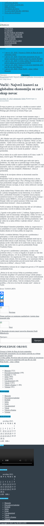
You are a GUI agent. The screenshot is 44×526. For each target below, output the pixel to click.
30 (1, 438)
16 (1, 433)
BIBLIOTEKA (10, 7)
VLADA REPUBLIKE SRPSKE (17, 11)
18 (6, 433)
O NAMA (8, 45)
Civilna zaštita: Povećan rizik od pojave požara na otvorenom (22, 358)
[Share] (22, 304)
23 (1, 436)
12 (8, 431)
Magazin (8, 371)
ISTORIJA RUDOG (12, 9)
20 (10, 433)
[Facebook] (22, 293)
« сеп (2, 441)
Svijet (7, 379)
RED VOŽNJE (10, 39)
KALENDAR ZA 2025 (13, 41)
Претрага (3, 337)
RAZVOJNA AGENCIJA (14, 5)
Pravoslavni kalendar (12, 373)
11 (6, 431)
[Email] (22, 301)
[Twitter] (22, 297)
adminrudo (17, 99)
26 (8, 436)
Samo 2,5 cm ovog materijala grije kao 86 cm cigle (18, 360)
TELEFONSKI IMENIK (14, 37)
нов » (7, 441)
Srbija (23, 99)
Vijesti (7, 383)
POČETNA (9, 29)
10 (3, 431)
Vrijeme (7, 387)
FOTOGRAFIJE (11, 43)
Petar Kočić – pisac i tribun (9, 362)
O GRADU (9, 31)
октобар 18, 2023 (6, 99)
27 (10, 436)
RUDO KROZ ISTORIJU (14, 33)
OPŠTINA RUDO (11, 3)
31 (3, 438)
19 (8, 433)
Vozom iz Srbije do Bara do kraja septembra (15, 351)
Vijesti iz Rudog (10, 385)
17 (3, 433)
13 (10, 431)
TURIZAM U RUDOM (13, 35)
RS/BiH (7, 375)
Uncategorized (10, 381)
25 (6, 436)
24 (3, 436)
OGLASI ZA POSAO (13, 13)
